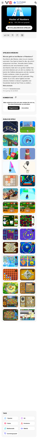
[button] (7, 85)
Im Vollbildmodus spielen (19, 28)
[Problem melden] (17, 35)
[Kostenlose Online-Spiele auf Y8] (8, 2)
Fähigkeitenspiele (14, 88)
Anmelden (25, 108)
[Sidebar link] (2, 3)
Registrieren (13, 108)
